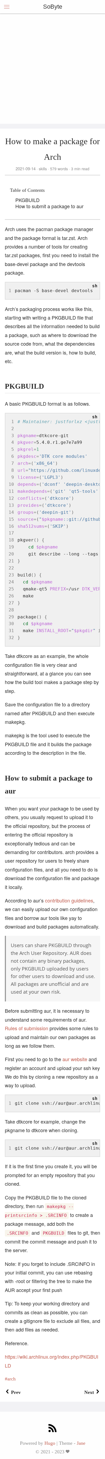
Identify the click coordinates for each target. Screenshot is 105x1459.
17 (11, 533)
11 (11, 491)
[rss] (52, 1428)
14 (11, 512)
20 (11, 554)
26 (11, 596)
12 (11, 498)
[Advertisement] (52, 68)
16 (11, 526)
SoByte (52, 6)
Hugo (49, 1443)
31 (11, 630)
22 (11, 568)
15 (11, 519)
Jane (81, 1443)
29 (11, 616)
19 (11, 547)
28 (11, 609)
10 (11, 484)
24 (11, 582)
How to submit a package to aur (49, 206)
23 (11, 575)
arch (11, 1379)
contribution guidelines (69, 900)
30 (11, 623)
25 (11, 589)
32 (11, 637)
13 (11, 505)
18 (11, 540)
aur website (74, 1059)
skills (43, 168)
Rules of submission (26, 1028)
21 (11, 561)
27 (11, 602)
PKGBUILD (27, 199)
